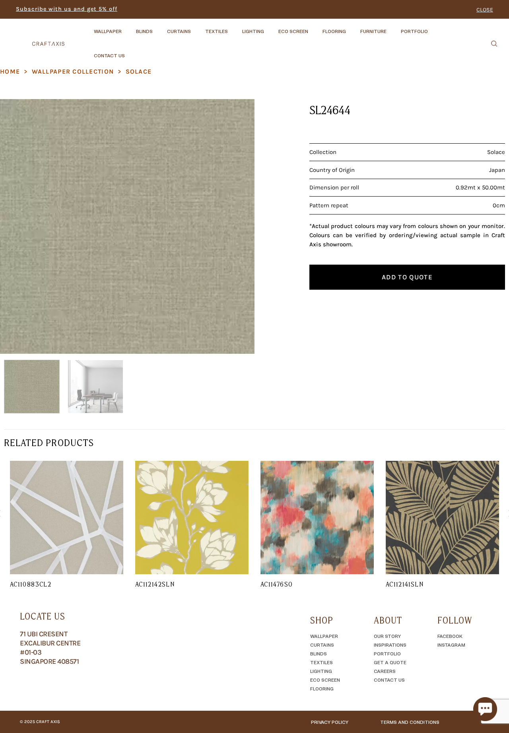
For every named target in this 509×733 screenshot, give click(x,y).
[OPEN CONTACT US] (131, 51)
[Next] (239, 226)
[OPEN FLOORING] (352, 27)
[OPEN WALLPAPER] (128, 27)
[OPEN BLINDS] (159, 27)
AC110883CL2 (30, 584)
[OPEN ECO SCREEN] (315, 27)
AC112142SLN (155, 584)
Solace (139, 71)
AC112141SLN (405, 584)
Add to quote (407, 277)
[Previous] (15, 226)
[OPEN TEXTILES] (234, 27)
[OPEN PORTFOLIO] (434, 27)
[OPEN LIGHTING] (271, 27)
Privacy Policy (329, 722)
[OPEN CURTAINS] (197, 27)
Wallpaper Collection (73, 71)
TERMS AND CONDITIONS (409, 722)
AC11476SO (276, 584)
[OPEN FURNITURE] (393, 27)
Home (10, 71)
